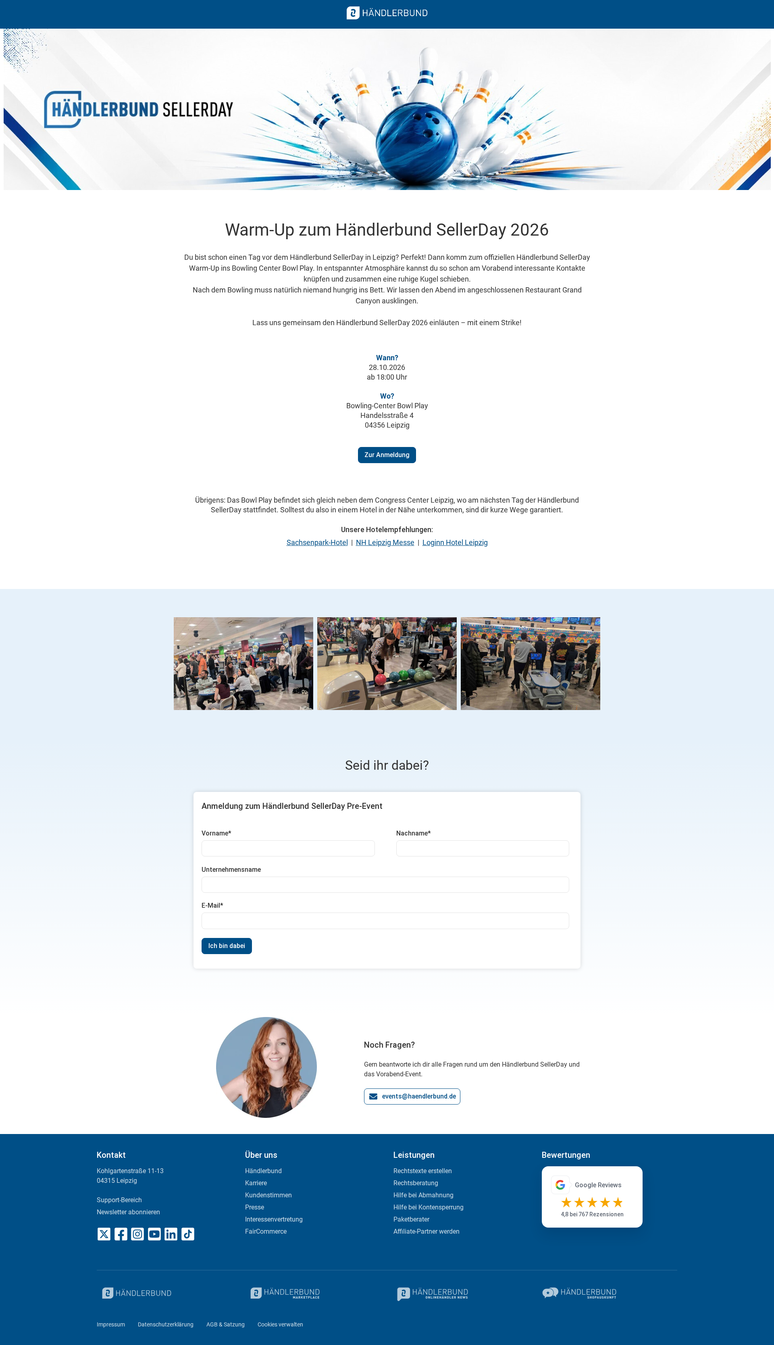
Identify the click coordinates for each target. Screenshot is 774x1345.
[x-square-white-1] (104, 1234)
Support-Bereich (119, 1200)
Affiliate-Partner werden (426, 1231)
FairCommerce (266, 1231)
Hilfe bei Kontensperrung (428, 1207)
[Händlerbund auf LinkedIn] (171, 1234)
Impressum (111, 1324)
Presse (254, 1207)
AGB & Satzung (225, 1324)
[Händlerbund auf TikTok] (188, 1234)
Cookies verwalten (280, 1324)
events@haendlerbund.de (419, 1096)
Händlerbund (263, 1171)
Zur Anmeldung (387, 455)
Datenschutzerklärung (166, 1324)
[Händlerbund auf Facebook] (121, 1234)
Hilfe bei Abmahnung (423, 1195)
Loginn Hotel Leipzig (455, 542)
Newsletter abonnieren (128, 1212)
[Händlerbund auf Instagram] (137, 1234)
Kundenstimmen (268, 1195)
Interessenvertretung (274, 1219)
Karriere (256, 1183)
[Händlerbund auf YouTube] (154, 1234)
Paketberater (411, 1219)
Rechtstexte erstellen (422, 1171)
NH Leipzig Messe (385, 542)
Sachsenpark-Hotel (317, 542)
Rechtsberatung (415, 1183)
